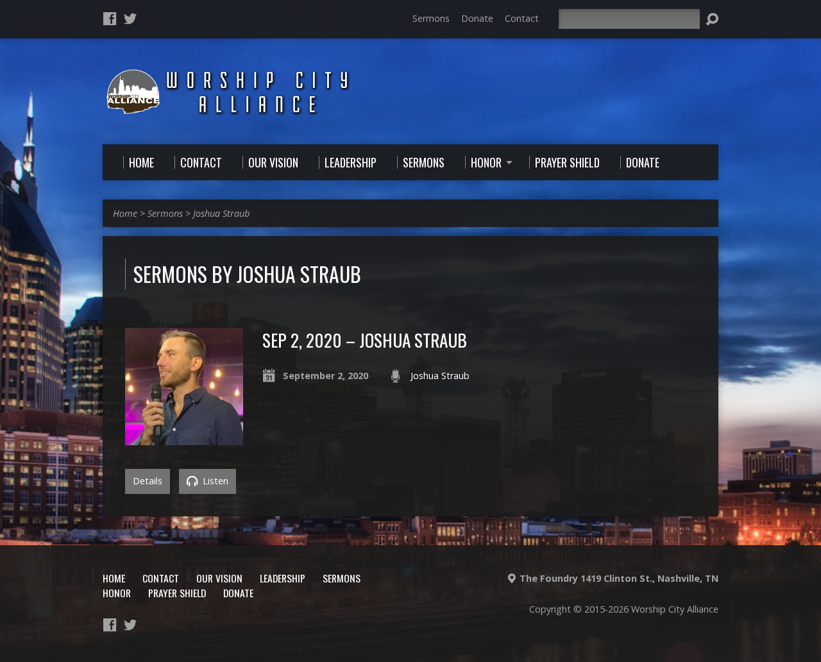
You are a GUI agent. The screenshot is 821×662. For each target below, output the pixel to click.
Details (147, 481)
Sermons (431, 18)
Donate (477, 18)
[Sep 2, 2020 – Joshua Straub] (184, 438)
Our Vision (219, 578)
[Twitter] (130, 18)
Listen (214, 481)
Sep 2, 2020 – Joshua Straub (364, 340)
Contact (522, 18)
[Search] (712, 19)
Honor (117, 592)
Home (125, 213)
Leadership (282, 578)
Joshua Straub (221, 213)
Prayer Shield (177, 592)
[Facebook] (109, 18)
